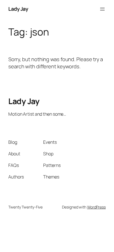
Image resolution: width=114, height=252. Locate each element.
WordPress (96, 207)
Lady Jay (18, 8)
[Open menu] (102, 9)
